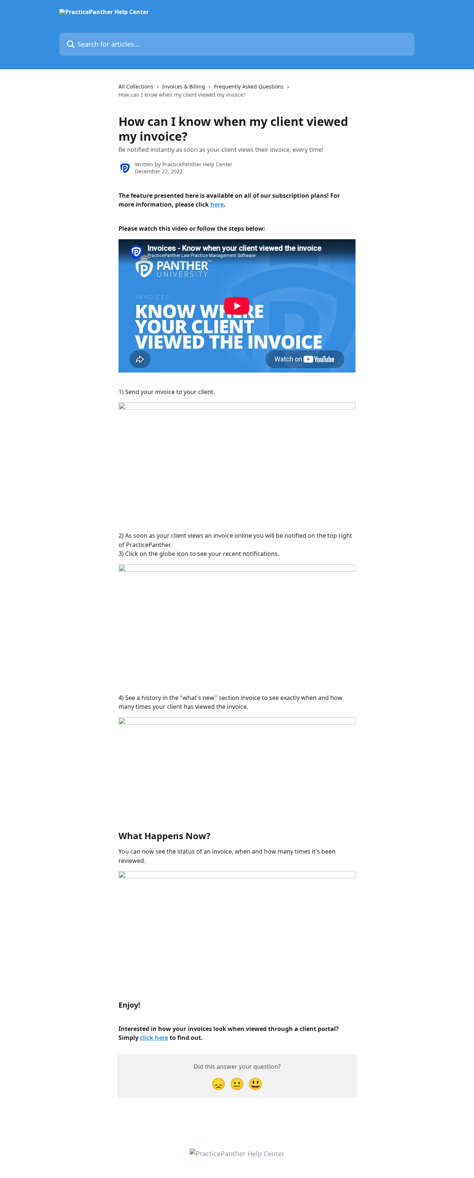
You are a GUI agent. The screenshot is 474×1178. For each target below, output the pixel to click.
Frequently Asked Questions (249, 86)
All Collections (135, 86)
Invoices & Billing (183, 86)
